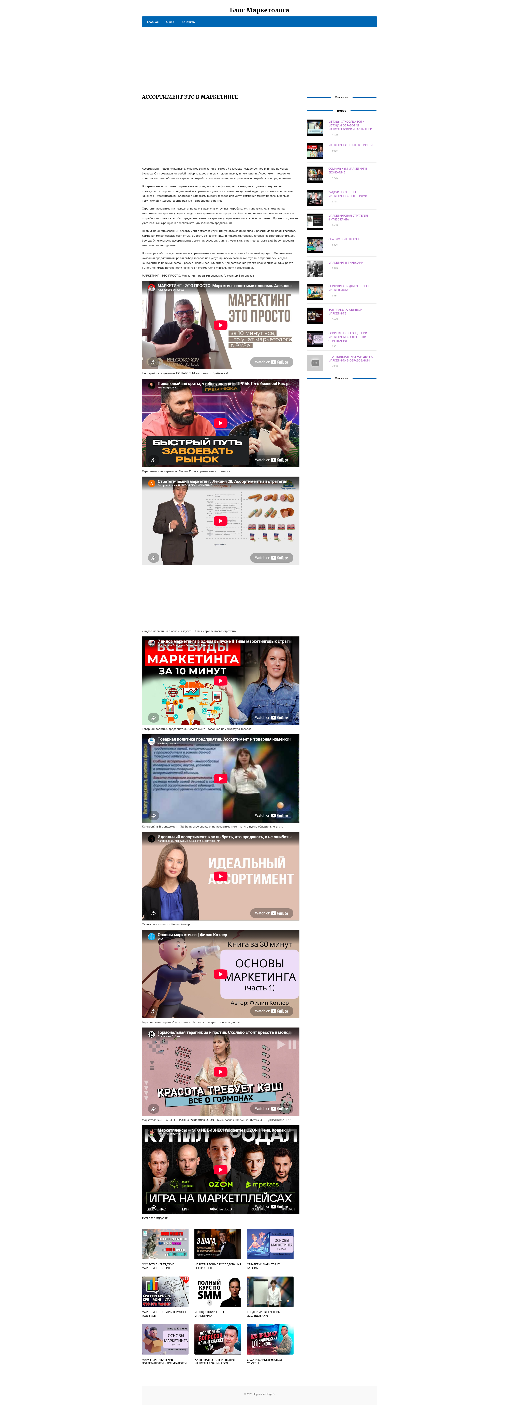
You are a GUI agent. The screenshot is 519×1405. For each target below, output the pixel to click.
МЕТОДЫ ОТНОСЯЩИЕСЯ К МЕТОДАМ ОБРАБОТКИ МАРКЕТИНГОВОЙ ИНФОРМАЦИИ (350, 125)
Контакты (188, 22)
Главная (153, 22)
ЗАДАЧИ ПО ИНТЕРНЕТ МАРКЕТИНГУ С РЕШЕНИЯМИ (347, 194)
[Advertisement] (259, 57)
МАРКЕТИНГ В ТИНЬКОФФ (345, 262)
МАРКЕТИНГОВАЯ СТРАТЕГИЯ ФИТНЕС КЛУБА (348, 217)
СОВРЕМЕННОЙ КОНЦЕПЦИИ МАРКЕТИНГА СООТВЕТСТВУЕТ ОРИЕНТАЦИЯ (349, 337)
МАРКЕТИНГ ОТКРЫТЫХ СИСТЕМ (350, 145)
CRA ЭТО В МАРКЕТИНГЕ (344, 239)
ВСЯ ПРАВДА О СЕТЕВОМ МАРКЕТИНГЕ (345, 311)
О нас (170, 22)
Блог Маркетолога (259, 10)
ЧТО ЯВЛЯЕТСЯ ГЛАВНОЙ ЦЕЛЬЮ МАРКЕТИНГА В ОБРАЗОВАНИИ (350, 358)
